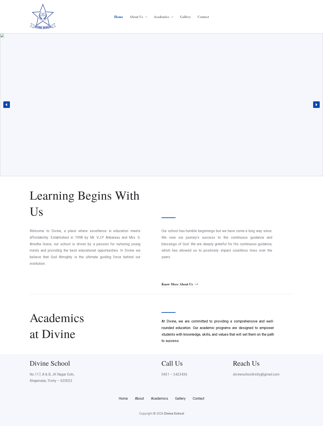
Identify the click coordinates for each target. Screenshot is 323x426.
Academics (161, 16)
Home (118, 16)
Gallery (185, 16)
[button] (145, 16)
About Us (136, 16)
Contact (203, 16)
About (139, 398)
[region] (161, 104)
